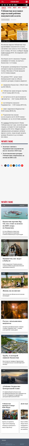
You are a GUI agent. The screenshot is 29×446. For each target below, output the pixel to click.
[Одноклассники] (11, 165)
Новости (4, 7)
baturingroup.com (9, 444)
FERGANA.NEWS (15, 2)
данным (6, 123)
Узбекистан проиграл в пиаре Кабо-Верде (8, 405)
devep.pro (22, 444)
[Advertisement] (14, 185)
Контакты (4, 440)
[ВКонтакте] (8, 165)
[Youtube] (22, 165)
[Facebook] (19, 165)
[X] (5, 165)
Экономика (13, 19)
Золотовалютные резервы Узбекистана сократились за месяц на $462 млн (13, 155)
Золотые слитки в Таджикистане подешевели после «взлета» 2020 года (13, 149)
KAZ (2, 5)
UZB (12, 5)
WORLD (15, 5)
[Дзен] (14, 165)
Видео (14, 7)
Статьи (9, 7)
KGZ (5, 5)
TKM (10, 5)
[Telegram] (16, 165)
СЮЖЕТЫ (24, 7)
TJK (7, 5)
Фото (19, 7)
